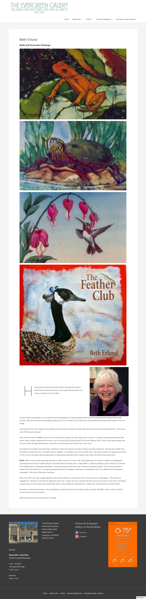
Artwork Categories (74, 593)
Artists (62, 593)
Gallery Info (53, 593)
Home (45, 593)
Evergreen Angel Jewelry (93, 593)
